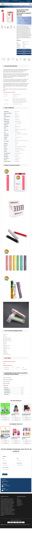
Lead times (17, 59)
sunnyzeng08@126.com (22, 1)
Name (3, 458)
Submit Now (5, 474)
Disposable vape (15, 6)
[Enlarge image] (2, 10)
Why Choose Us (19, 500)
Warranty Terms (19, 502)
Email (18, 458)
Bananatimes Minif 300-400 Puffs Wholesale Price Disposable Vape (16, 7)
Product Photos (25, 59)
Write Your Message (5, 467)
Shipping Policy (19, 501)
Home (9, 6)
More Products (29, 59)
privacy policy (19, 505)
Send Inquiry (24, 54)
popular (20, 6)
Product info (9, 59)
